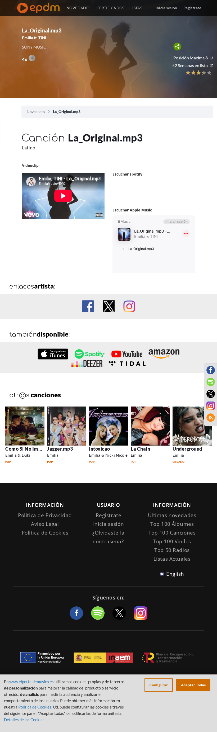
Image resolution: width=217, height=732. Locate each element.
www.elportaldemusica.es (31, 681)
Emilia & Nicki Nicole (108, 455)
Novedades (36, 111)
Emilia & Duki (17, 455)
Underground (187, 449)
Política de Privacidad (45, 515)
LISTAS (136, 8)
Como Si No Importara (30, 449)
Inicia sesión (166, 8)
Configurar (159, 685)
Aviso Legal (45, 524)
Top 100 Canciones (172, 532)
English (175, 573)
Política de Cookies (45, 532)
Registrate (108, 515)
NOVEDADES (78, 8)
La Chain (140, 449)
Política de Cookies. (35, 707)
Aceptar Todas (193, 685)
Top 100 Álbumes (172, 524)
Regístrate (192, 8)
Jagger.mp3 (60, 449)
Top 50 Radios (171, 550)
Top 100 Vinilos (172, 541)
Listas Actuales (172, 558)
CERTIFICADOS (110, 8)
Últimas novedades (172, 515)
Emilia (53, 455)
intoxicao (99, 449)
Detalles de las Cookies (24, 719)
